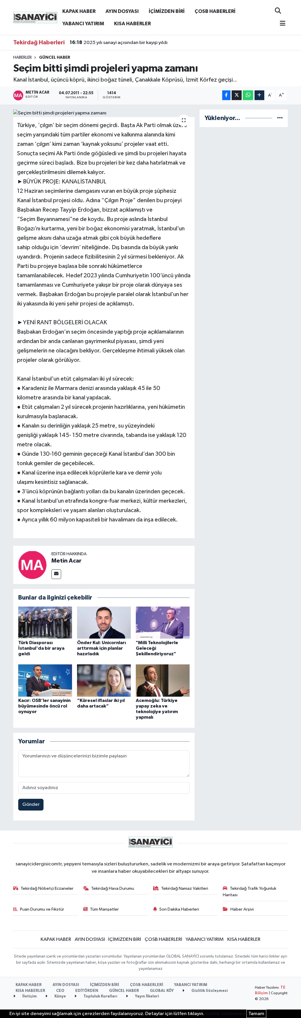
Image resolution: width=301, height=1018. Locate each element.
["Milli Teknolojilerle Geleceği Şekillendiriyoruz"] (163, 622)
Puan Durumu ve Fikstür (42, 909)
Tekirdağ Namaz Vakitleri (184, 888)
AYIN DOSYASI (122, 11)
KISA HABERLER (132, 23)
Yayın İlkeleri (146, 996)
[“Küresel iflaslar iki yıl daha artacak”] (104, 680)
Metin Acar (66, 561)
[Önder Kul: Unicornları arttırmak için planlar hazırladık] (104, 622)
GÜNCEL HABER (54, 57)
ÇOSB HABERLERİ (215, 11)
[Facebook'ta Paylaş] (226, 95)
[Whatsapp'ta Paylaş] (248, 95)
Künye (59, 996)
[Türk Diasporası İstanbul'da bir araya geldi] (45, 622)
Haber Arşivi (242, 909)
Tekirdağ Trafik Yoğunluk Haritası (249, 891)
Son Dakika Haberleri (179, 909)
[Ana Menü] (280, 24)
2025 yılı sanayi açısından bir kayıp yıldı (119, 42)
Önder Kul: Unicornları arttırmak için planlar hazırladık (101, 648)
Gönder (31, 804)
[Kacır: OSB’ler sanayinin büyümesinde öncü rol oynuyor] (45, 680)
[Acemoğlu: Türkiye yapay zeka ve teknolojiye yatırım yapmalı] (163, 680)
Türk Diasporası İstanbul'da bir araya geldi (41, 648)
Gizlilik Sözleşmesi (209, 991)
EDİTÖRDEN (86, 991)
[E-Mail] (56, 574)
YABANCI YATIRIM (83, 23)
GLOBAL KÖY (162, 991)
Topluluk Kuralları (100, 996)
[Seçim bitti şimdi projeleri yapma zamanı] (104, 113)
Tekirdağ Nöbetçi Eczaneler (47, 888)
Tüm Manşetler (104, 909)
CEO (60, 991)
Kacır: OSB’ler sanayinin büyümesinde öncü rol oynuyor (44, 706)
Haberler (22, 57)
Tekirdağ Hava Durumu (112, 888)
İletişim (29, 996)
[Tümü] (280, 118)
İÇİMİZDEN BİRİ (167, 11)
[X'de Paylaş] (237, 95)
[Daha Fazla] (259, 95)
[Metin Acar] (32, 564)
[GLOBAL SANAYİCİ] (35, 17)
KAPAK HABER (79, 11)
